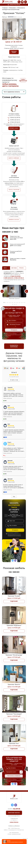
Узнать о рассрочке (14, 189)
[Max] (15, 561)
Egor (9, 424)
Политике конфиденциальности (14, 534)
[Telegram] (13, 561)
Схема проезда (14, 822)
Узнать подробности (23, 80)
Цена (5, 268)
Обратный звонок (14, 812)
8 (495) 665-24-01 (15, 120)
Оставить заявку (14, 128)
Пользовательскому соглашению (14, 535)
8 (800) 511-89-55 (15, 117)
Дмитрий (10, 478)
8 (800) (14, 809)
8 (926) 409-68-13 (15, 122)
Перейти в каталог (14, 219)
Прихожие (12, 8)
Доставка (14, 268)
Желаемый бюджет (15, 324)
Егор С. (9, 442)
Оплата (21, 268)
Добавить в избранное (14, 825)
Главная (4, 8)
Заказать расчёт (14, 52)
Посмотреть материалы (14, 346)
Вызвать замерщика (14, 158)
